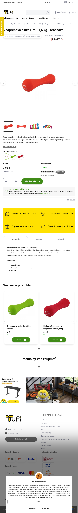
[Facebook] (6, 499)
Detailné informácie (9, 147)
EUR (69, 2)
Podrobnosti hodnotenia (33, 36)
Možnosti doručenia (47, 175)
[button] (39, 348)
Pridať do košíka (30, 181)
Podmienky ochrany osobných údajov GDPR (55, 439)
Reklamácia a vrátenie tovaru (50, 426)
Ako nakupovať (46, 445)
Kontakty (19, 2)
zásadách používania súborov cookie (41, 497)
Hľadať (47, 12)
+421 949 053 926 (15, 429)
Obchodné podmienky (48, 436)
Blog (42, 429)
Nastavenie (32, 508)
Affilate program (46, 449)
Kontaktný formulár (21, 439)
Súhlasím (40, 502)
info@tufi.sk (13, 433)
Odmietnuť (45, 508)
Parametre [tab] (38, 239)
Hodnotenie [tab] (60, 239)
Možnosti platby (46, 433)
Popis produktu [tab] (15, 239)
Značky (43, 442)
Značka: (54, 44)
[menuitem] (11, 18)
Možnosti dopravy (9, 2)
